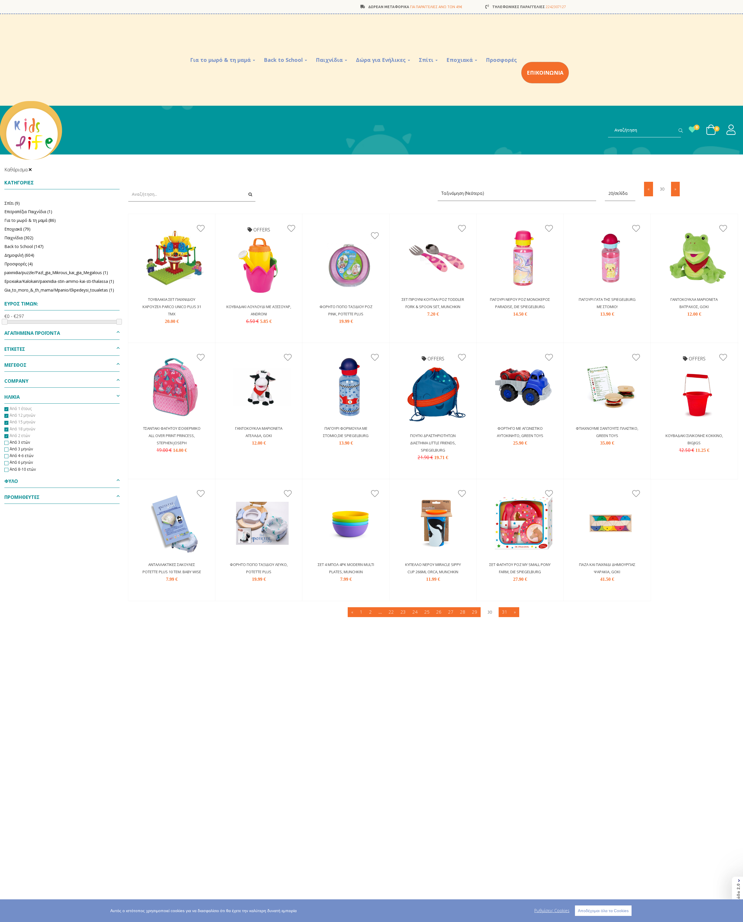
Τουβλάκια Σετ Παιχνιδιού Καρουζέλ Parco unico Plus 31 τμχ (172, 307)
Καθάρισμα (16, 169)
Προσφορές (501, 59)
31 (504, 612)
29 (474, 612)
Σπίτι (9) (12, 203)
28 (462, 612)
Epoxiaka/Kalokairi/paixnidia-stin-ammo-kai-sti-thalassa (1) (59, 281)
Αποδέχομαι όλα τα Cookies (603, 910)
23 (403, 612)
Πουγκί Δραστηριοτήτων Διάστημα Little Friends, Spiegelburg (433, 443)
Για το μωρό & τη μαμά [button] (221, 59)
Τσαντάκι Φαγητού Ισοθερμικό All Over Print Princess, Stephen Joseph (172, 435)
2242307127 (556, 6)
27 (450, 612)
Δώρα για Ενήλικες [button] (381, 59)
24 (415, 612)
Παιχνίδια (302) (18, 237)
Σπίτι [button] (427, 59)
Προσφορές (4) (18, 264)
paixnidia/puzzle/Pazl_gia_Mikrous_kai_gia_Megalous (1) (56, 272)
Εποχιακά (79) (17, 229)
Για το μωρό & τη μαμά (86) (30, 220)
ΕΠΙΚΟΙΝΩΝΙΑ (545, 72)
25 (427, 612)
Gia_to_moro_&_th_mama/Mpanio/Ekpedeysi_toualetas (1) (59, 290)
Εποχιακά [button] (460, 59)
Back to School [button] (284, 59)
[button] (62, 335)
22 (391, 612)
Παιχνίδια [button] (330, 59)
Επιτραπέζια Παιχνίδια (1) (28, 211)
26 (438, 612)
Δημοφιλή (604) (19, 255)
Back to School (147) (24, 246)
